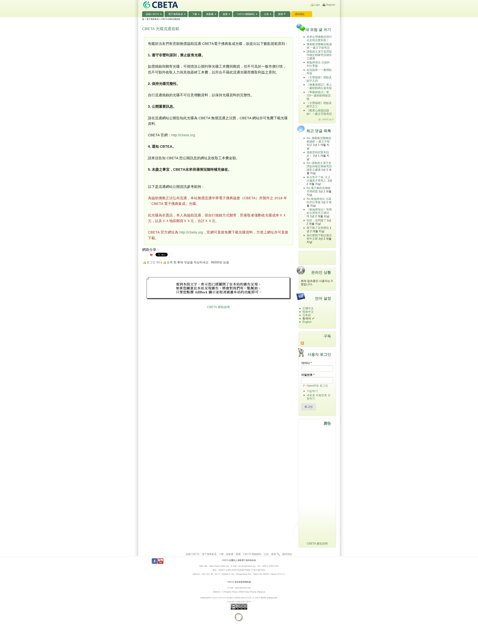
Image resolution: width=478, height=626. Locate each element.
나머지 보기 (328, 119)
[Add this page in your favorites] (151, 254)
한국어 (306, 318)
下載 (194, 14)
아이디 (306, 362)
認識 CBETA (152, 14)
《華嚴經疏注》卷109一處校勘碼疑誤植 (319, 95)
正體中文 (308, 308)
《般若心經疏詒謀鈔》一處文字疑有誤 (319, 112)
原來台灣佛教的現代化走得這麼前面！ (319, 38)
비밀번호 (307, 374)
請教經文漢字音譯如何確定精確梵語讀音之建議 (319, 55)
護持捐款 (300, 14)
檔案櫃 (209, 14)
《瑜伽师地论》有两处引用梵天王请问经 (319, 213)
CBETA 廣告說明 (218, 307)
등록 (170, 262)
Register (330, 4)
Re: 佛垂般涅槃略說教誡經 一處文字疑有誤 (319, 141)
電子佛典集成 (175, 14)
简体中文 (308, 311)
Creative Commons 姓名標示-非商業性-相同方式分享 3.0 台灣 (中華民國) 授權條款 (242, 598)
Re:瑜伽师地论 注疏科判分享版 (319, 200)
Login (317, 4)
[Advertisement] (218, 288)
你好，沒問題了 (316, 220)
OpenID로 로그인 (317, 385)
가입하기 (312, 391)
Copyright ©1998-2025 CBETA (239, 602)
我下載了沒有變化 (318, 227)
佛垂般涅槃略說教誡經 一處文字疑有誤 (319, 46)
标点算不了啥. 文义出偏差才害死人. (318, 179)
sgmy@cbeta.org (242, 588)
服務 (225, 14)
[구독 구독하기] (317, 343)
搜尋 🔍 (282, 14)
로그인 (151, 262)
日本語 (306, 315)
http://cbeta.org (183, 135)
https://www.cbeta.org (219, 566)
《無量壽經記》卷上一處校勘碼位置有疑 (319, 86)
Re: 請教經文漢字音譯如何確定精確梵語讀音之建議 (319, 166)
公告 (266, 14)
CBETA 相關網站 (246, 14)
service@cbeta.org (246, 566)
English (306, 321)
